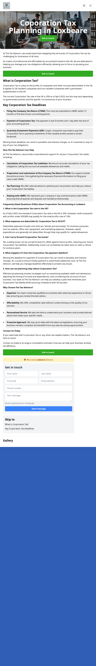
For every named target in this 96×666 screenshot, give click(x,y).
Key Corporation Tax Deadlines (19, 428)
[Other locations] (84, 5)
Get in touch (48, 38)
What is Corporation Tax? (17, 424)
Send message (39, 408)
